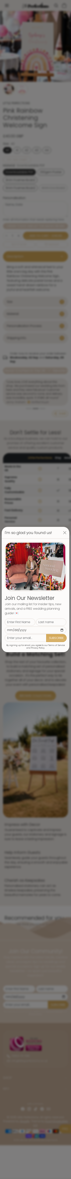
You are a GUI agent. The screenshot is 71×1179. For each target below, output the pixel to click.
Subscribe (56, 638)
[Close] (65, 533)
